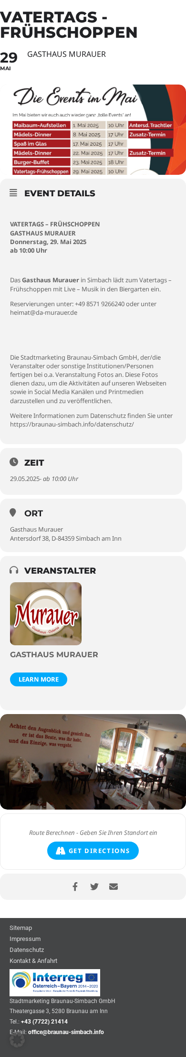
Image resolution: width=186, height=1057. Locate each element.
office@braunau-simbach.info (66, 1032)
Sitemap (21, 928)
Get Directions (99, 850)
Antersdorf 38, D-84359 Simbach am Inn (66, 538)
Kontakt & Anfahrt (33, 961)
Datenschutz (27, 950)
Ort (33, 513)
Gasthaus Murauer (36, 529)
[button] (17, 1040)
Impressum (25, 939)
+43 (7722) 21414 (44, 1021)
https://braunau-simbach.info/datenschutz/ (72, 424)
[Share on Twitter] (94, 886)
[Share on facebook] (75, 886)
